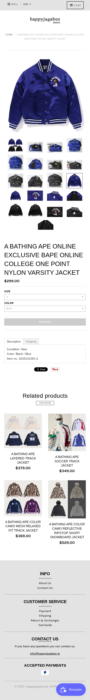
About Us (45, 583)
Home (9, 34)
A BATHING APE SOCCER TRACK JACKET (67, 461)
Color (9, 303)
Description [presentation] (14, 341)
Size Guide (45, 625)
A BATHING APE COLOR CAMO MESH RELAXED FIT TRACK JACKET (23, 526)
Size (7, 291)
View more (45, 403)
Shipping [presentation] (31, 341)
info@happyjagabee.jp (45, 653)
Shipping (45, 615)
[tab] (13, 341)
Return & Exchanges (45, 620)
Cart (77, 5)
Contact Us (45, 588)
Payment (45, 611)
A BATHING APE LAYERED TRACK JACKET (23, 458)
